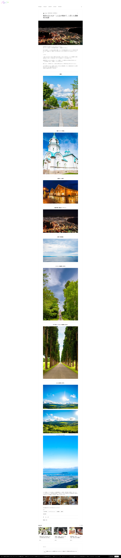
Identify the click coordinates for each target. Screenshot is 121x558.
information (59, 6)
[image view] (60, 531)
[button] (81, 6)
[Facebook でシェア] (43, 517)
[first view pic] (45, 531)
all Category (40, 6)
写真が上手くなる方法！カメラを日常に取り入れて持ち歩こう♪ (45, 537)
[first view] (76, 531)
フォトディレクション (52, 511)
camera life (49, 6)
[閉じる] (119, 556)
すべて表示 (81, 525)
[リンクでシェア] (48, 517)
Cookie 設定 (111, 556)
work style (54, 6)
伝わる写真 (45, 511)
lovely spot (45, 6)
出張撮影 (58, 511)
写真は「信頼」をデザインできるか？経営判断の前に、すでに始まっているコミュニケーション (60, 537)
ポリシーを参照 (97, 556)
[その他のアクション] (77, 13)
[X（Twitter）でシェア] (45, 517)
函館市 (62, 511)
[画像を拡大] (47, 500)
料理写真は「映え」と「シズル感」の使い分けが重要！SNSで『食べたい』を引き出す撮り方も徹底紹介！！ (75, 537)
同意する (116, 556)
